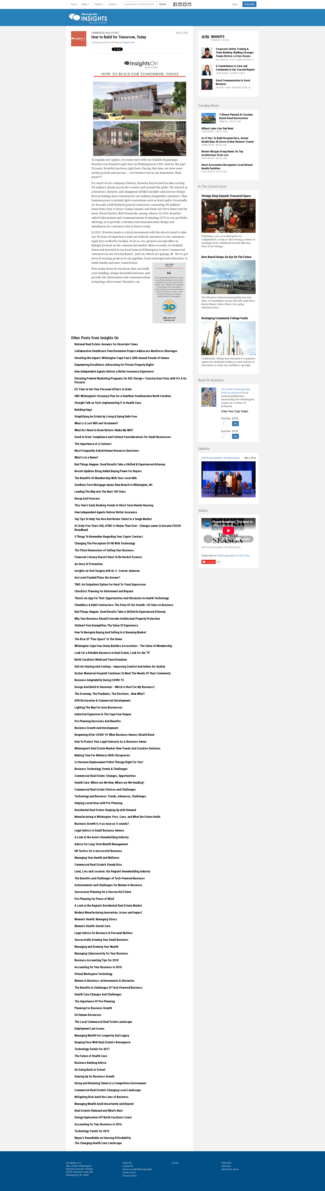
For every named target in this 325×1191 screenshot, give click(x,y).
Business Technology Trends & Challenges (101, 769)
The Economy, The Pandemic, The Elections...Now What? (109, 693)
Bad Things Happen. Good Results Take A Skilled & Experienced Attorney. (120, 611)
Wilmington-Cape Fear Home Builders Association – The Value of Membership (123, 646)
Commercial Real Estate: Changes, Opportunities (105, 776)
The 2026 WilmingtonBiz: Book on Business (236, 391)
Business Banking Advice (90, 1062)
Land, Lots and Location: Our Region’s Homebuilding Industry (112, 871)
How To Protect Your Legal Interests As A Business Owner (110, 741)
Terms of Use (129, 1172)
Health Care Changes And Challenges (98, 994)
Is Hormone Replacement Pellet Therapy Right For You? (108, 762)
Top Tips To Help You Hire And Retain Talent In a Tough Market (113, 519)
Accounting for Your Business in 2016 (98, 1124)
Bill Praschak (222, 60)
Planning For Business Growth (93, 1008)
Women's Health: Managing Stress (95, 919)
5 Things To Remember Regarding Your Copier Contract (108, 536)
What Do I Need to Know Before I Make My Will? (103, 430)
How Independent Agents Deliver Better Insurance (105, 512)
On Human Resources (87, 1015)
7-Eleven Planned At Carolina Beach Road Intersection (236, 116)
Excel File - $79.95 (229, 431)
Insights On (128, 42)
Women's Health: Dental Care (92, 926)
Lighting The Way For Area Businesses (98, 707)
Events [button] (112, 4)
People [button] (98, 4)
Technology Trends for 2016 (91, 1131)
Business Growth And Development (96, 728)
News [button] (85, 4)
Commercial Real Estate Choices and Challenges (105, 789)
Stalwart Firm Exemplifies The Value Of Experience (106, 625)
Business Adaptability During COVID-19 (99, 680)
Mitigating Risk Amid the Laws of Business (101, 1097)
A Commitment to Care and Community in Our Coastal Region (235, 67)
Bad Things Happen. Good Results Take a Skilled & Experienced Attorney (119, 464)
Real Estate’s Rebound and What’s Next (98, 1110)
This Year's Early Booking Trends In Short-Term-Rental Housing (113, 505)
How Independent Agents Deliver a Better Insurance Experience (114, 371)
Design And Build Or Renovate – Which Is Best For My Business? (114, 687)
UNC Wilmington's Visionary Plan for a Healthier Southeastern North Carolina (122, 396)
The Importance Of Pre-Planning (94, 1001)
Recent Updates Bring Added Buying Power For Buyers (108, 471)
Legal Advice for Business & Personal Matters (103, 933)
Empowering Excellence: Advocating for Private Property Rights (114, 364)
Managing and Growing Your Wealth (96, 946)
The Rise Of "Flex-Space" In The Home (98, 639)
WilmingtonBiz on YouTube (233, 555)
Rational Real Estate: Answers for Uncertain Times (106, 344)
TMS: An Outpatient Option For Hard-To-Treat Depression (110, 584)
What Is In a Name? (86, 457)
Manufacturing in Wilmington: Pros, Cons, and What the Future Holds (117, 816)
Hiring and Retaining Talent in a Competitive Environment (110, 1083)
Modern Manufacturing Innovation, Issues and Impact (108, 912)
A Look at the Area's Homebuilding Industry (101, 837)
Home (74, 4)
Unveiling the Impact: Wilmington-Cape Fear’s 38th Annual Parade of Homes (121, 358)
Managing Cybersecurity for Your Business (101, 953)
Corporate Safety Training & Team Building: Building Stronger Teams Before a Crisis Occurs (235, 52)
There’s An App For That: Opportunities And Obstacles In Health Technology (121, 598)
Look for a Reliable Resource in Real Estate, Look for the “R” (112, 653)
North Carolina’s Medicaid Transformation (100, 659)
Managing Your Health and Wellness (97, 857)
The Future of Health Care (90, 1056)
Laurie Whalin (222, 73)
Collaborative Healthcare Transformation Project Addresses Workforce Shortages (125, 351)
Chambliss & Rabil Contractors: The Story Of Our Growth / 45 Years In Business (123, 605)
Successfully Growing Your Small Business (101, 939)
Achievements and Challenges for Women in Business (108, 885)
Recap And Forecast (87, 498)
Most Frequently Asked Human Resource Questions (106, 450)
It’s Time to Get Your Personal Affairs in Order (103, 389)
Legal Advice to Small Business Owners (99, 830)
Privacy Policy (129, 1175)
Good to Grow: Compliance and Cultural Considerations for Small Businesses (122, 437)
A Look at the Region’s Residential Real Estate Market (108, 905)
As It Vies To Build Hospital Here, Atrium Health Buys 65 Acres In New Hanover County (227, 140)
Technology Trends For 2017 (92, 1049)
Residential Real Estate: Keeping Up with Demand (105, 810)
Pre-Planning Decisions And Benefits (97, 721)
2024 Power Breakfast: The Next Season (220, 458)
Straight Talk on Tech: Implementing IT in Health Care (107, 403)
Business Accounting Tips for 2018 (96, 960)
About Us (127, 1162)
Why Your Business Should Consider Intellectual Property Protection (117, 618)
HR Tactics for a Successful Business (98, 851)
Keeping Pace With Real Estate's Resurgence (102, 1042)
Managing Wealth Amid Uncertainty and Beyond (104, 1104)
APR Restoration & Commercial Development (102, 700)
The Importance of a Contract (92, 444)
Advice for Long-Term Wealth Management (101, 844)
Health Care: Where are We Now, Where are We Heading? (109, 782)
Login (234, 4)
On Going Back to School (89, 1069)
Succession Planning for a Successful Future (102, 892)
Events (175, 1162)
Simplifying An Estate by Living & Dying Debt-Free (105, 416)
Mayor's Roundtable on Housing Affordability (102, 1138)
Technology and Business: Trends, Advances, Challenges (110, 796)
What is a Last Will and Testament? (96, 423)
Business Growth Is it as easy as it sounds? (101, 823)
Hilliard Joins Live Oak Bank (217, 128)
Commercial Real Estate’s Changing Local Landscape (107, 1090)
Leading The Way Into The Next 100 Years (100, 491)
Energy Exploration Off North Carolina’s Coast (103, 1117)
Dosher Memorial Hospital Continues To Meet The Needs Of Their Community (122, 673)
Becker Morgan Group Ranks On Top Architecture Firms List (222, 153)
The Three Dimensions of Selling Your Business (104, 550)
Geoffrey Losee (223, 87)
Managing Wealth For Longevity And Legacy (101, 1035)
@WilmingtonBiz (143, 1169)
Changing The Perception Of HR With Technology (104, 543)
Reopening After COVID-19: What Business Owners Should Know (114, 734)
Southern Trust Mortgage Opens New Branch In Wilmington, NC (113, 485)
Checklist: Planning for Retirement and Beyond (103, 591)
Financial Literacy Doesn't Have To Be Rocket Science (108, 557)
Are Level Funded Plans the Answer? (97, 577)
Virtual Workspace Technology (93, 974)
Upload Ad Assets (230, 1169)
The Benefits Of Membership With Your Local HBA (105, 478)
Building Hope (83, 409)
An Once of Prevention (88, 564)
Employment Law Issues (89, 1028)
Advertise (226, 1166)
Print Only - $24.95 (229, 418)
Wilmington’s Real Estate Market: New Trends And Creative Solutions (117, 748)
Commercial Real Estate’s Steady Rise (98, 864)
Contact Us (127, 1166)
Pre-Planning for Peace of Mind (94, 899)
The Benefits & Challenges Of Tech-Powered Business (108, 987)
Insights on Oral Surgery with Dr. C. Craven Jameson (107, 570)
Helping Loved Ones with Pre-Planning (98, 803)
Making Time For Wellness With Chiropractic (102, 755)
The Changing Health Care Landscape (98, 1143)
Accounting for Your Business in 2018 (98, 967)
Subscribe (226, 1162)
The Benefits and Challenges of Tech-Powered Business (109, 878)
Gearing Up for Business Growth (94, 1076)
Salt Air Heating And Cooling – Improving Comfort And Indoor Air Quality (119, 666)
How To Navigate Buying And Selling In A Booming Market (110, 632)
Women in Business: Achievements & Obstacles (104, 980)
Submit (162, 4)
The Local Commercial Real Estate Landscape (103, 1022)
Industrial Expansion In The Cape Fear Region (102, 714)
